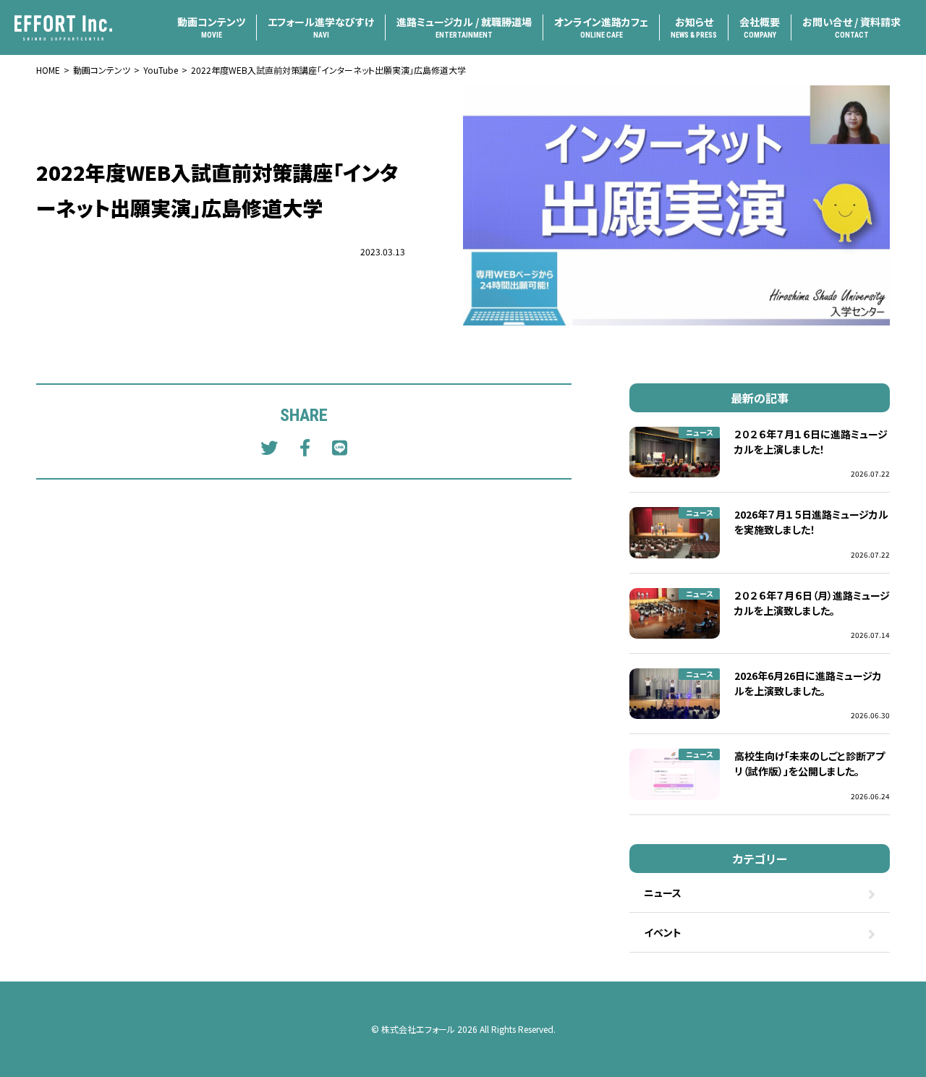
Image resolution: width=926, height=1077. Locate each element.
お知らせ (694, 26)
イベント (662, 932)
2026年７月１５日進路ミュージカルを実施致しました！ (811, 522)
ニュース (699, 432)
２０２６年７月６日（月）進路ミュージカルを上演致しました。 (812, 603)
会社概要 (759, 26)
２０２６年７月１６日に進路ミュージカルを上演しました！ (811, 441)
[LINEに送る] (339, 446)
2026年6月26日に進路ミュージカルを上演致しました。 (808, 683)
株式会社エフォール (418, 1029)
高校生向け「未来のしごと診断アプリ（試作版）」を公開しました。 (809, 763)
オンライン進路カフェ (601, 26)
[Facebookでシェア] (305, 446)
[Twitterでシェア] (269, 446)
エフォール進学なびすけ (321, 26)
